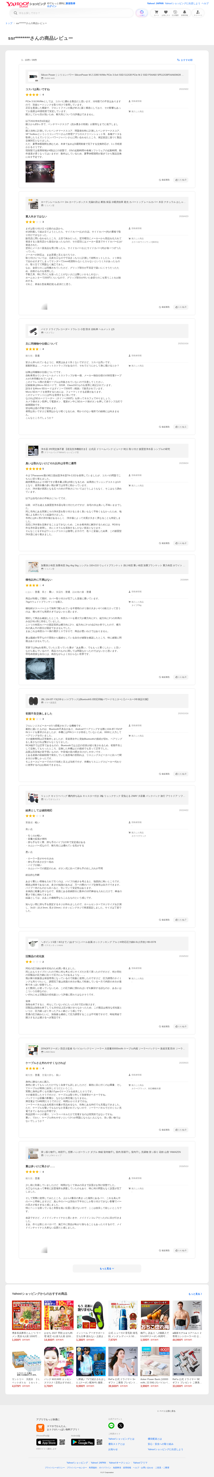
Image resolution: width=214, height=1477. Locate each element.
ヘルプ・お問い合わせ (143, 1467)
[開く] (40, 171)
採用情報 (127, 1467)
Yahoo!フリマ (140, 1462)
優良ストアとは (116, 1444)
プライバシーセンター (77, 1467)
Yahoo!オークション (119, 1462)
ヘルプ (205, 3)
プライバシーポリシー (55, 1467)
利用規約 (93, 1467)
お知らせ (113, 1449)
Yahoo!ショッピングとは (121, 1438)
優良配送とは (155, 1438)
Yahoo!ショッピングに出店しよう (182, 3)
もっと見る (194, 1294)
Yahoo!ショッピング (77, 1462)
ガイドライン (105, 1467)
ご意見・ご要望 (162, 1467)
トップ (8, 23)
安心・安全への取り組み (161, 1444)
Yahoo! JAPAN (155, 3)
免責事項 (117, 1467)
